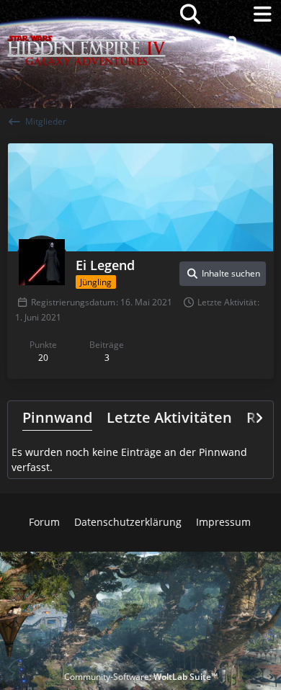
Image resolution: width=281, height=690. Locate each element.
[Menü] (262, 14)
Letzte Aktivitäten (169, 417)
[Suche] (190, 14)
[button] (222, 273)
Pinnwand (57, 417)
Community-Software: (141, 677)
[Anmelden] (226, 45)
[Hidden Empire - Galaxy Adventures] (86, 14)
